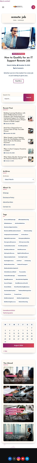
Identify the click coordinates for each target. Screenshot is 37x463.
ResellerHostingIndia (22, 279)
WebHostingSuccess (10, 301)
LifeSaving (28, 260)
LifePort (19, 260)
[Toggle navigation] (3, 7)
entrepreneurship (24, 242)
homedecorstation (9, 310)
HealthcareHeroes (9, 249)
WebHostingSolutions (23, 298)
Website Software (18, 54)
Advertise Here (8, 202)
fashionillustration (9, 245)
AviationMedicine (20, 223)
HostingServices (9, 260)
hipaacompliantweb (9, 257)
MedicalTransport (22, 264)
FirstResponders (23, 245)
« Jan (5, 351)
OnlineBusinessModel (10, 272)
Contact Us (6, 207)
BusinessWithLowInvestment (12, 230)
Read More (18, 81)
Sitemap (5, 193)
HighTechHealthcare (23, 253)
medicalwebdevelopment (11, 268)
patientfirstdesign (9, 275)
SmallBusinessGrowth (21, 283)
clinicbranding (28, 230)
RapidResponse (8, 279)
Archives (6, 176)
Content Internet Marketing (15, 409)
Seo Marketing (10, 414)
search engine (8, 283)
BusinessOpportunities (10, 227)
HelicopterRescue (9, 253)
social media (7, 286)
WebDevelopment (9, 298)
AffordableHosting (23, 219)
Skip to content (5, 1)
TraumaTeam (17, 294)
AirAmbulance (8, 223)
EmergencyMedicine (24, 238)
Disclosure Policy (8, 197)
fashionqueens (8, 313)
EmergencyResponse (10, 242)
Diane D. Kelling (11, 65)
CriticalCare (24, 234)
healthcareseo (22, 249)
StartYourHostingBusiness (22, 286)
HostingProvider (23, 257)
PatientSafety (22, 275)
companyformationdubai (11, 234)
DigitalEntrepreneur (10, 238)
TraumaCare (7, 294)
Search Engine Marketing (14, 411)
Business (9, 395)
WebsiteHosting (23, 301)
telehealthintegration (24, 290)
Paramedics (22, 272)
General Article (11, 376)
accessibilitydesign (9, 219)
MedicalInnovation (9, 264)
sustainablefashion (9, 290)
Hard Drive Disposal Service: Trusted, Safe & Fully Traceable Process (14, 129)
